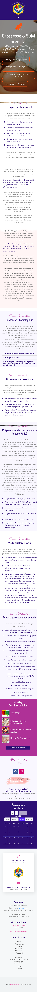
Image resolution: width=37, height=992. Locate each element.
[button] (16, 59)
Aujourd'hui (23, 813)
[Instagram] (21, 771)
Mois (23, 819)
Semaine (15, 819)
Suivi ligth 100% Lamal (12, 358)
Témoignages (15, 712)
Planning (30, 819)
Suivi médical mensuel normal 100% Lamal (19, 353)
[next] (16, 813)
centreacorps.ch (24, 908)
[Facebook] (15, 771)
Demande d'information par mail (18, 887)
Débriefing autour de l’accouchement (18, 722)
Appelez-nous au (18, 860)
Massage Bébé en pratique (20, 738)
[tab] (19, 354)
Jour (8, 819)
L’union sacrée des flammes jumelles (20, 730)
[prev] (12, 813)
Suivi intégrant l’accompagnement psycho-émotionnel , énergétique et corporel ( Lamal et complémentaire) (19, 363)
